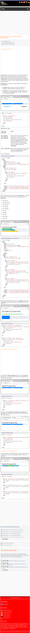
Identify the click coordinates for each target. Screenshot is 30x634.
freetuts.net (12, 631)
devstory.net (6, 614)
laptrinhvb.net (19, 631)
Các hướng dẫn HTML (8, 543)
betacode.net (6, 615)
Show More (5, 539)
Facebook (5, 604)
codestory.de (6, 617)
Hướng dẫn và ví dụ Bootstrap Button (12, 535)
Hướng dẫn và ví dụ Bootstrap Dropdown (13, 531)
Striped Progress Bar (9, 42)
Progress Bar (7, 41)
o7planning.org (7, 610)
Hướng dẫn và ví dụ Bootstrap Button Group (13, 537)
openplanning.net (7, 612)
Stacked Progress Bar (9, 44)
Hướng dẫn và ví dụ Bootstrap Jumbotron (13, 529)
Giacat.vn (13, 628)
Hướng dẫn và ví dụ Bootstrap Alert (11, 533)
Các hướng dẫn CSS (8, 545)
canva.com (26, 631)
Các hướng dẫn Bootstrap (10, 527)
